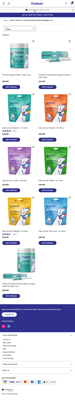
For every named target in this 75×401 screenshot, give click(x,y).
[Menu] (3, 3)
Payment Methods (9, 352)
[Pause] (73, 10)
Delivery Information (9, 346)
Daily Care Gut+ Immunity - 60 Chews (51, 128)
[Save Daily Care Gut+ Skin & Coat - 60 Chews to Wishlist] (70, 197)
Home (5, 20)
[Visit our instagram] (3, 326)
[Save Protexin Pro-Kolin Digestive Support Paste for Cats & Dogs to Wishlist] (70, 41)
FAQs (4, 349)
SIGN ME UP (9, 314)
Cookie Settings (8, 358)
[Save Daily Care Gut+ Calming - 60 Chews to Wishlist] (33, 147)
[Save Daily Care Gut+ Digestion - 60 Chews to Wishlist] (33, 94)
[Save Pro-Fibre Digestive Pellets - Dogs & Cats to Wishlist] (33, 41)
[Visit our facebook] (9, 326)
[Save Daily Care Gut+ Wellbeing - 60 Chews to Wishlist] (33, 197)
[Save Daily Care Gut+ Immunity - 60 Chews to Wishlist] (70, 94)
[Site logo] (37, 3)
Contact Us (6, 339)
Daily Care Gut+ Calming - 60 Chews (14, 180)
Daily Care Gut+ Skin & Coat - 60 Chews (52, 231)
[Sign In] (66, 3)
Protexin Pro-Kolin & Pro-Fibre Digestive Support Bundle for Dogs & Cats (18, 285)
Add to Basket (11, 87)
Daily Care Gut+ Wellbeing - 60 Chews (15, 231)
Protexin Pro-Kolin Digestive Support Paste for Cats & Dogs (55, 76)
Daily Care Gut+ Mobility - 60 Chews (51, 180)
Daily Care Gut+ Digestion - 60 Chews (15, 128)
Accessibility (7, 355)
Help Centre (7, 343)
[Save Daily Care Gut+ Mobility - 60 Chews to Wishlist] (70, 147)
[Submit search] (9, 3)
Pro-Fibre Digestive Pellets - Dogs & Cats (16, 75)
